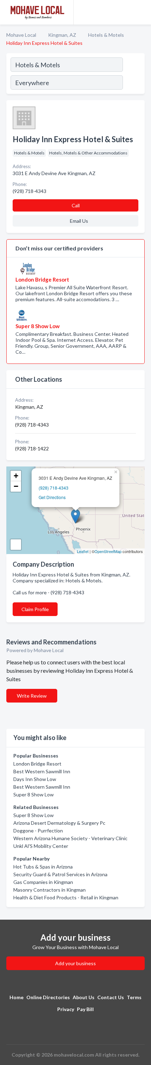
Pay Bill (85, 1009)
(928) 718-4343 (53, 488)
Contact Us (110, 997)
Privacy (65, 1009)
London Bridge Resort (37, 764)
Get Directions (52, 497)
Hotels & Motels (106, 35)
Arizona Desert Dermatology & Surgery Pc (59, 823)
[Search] (133, 74)
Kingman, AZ (62, 35)
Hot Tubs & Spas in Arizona (43, 867)
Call (76, 205)
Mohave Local (21, 35)
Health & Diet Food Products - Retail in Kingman (65, 897)
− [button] (16, 486)
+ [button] (16, 475)
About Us (83, 997)
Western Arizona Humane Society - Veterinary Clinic (70, 838)
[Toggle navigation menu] (141, 12)
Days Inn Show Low (34, 779)
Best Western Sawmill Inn (41, 771)
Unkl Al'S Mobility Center (40, 846)
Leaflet (82, 551)
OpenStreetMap (108, 551)
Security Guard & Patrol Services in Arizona (60, 874)
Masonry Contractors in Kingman (49, 890)
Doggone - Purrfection (38, 831)
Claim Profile (35, 609)
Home (16, 997)
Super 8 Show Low (33, 794)
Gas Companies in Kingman (43, 882)
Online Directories (48, 997)
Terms (134, 997)
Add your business (75, 963)
